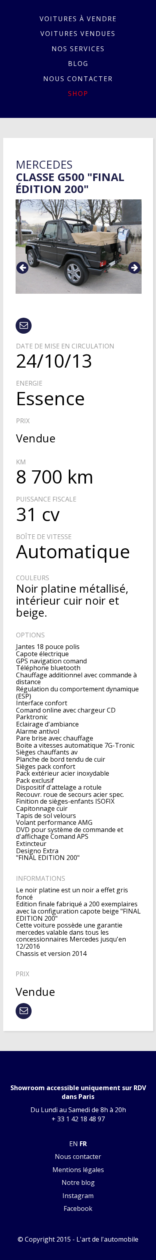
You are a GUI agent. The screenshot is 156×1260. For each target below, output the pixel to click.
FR (83, 1143)
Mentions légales (78, 1169)
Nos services (78, 48)
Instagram (78, 1195)
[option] (79, 246)
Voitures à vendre (78, 18)
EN (73, 1143)
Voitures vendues (78, 33)
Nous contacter (78, 78)
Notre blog (78, 1182)
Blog (78, 63)
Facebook (78, 1208)
